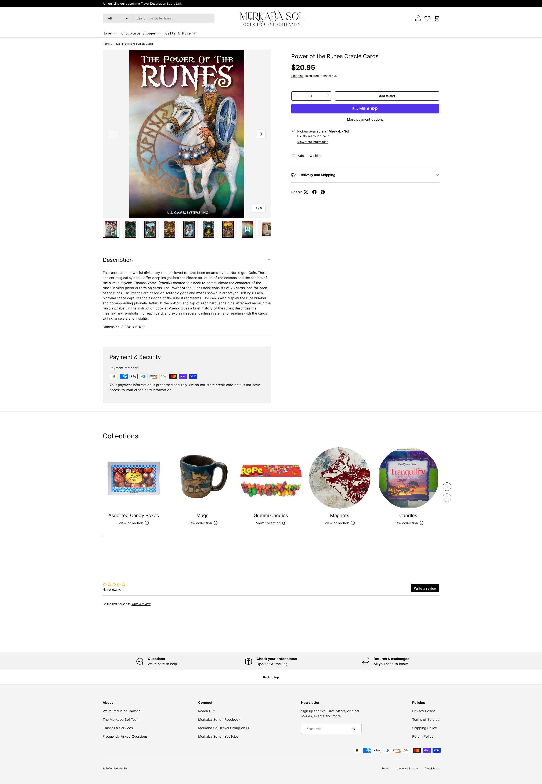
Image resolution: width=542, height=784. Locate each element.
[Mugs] (202, 478)
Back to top (271, 677)
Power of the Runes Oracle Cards (133, 43)
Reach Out (206, 711)
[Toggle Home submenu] (114, 33)
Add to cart (387, 96)
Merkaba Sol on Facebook (219, 719)
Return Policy (422, 736)
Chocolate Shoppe (138, 33)
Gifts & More (178, 33)
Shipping (297, 75)
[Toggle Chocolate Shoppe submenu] (158, 33)
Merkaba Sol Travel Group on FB (224, 728)
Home (107, 33)
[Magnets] (339, 478)
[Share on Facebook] (314, 192)
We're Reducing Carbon (121, 711)
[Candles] (408, 478)
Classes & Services (118, 728)
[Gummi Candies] (271, 478)
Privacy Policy (423, 711)
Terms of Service (425, 719)
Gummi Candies (271, 515)
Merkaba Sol (119, 768)
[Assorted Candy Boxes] (133, 478)
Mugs (202, 515)
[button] (436, 18)
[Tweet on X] (306, 192)
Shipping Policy (424, 728)
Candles (408, 515)
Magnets (339, 515)
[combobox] (158, 18)
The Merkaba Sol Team (121, 719)
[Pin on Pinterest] (323, 192)
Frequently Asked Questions (125, 736)
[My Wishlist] (427, 17)
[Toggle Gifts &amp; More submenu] (194, 33)
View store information (312, 142)
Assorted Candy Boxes (133, 515)
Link (179, 3)
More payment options (365, 119)
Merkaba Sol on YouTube (218, 736)
